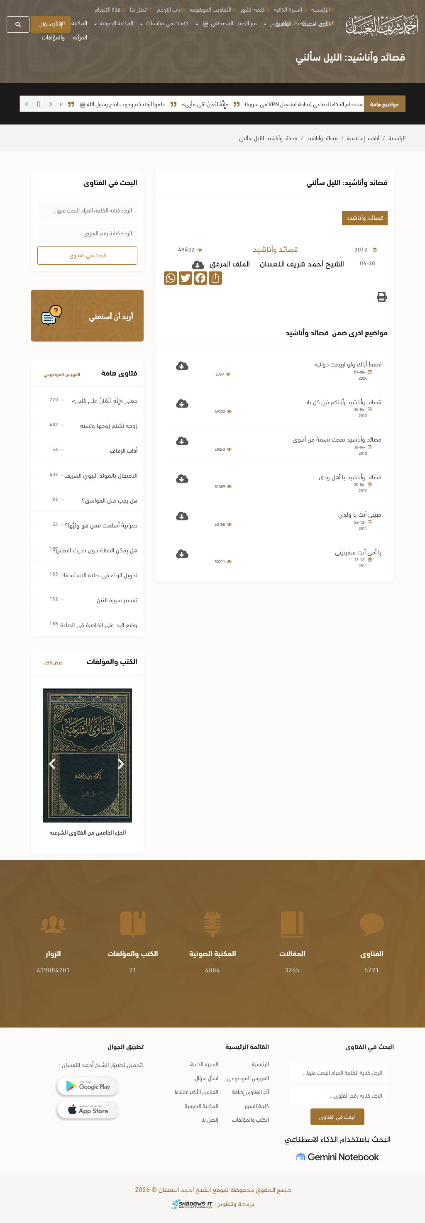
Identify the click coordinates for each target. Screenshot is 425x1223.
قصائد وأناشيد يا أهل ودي (350, 476)
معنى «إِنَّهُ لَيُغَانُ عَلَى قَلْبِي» (104, 400)
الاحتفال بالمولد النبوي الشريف (100, 474)
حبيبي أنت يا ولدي (359, 513)
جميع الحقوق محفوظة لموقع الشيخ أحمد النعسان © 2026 (212, 1190)
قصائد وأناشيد (322, 137)
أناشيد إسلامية (363, 137)
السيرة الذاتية (288, 9)
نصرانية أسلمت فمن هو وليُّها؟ (101, 524)
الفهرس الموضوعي (62, 373)
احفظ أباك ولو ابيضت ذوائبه (348, 363)
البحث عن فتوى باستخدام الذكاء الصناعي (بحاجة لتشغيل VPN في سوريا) (341, 103)
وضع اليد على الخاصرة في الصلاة (98, 624)
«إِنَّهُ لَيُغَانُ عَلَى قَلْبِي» (223, 103)
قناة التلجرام (108, 9)
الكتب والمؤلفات (53, 29)
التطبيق (282, 23)
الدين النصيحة (315, 23)
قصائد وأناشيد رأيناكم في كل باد (343, 401)
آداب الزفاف (123, 449)
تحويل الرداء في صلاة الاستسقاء (99, 574)
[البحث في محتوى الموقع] (18, 24)
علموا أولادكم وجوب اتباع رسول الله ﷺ (141, 103)
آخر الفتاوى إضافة (250, 1091)
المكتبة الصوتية (201, 1105)
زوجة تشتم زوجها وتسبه (108, 425)
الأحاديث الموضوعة (210, 9)
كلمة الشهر (252, 9)
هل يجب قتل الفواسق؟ (109, 499)
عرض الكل (53, 662)
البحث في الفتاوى (87, 255)
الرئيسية (396, 137)
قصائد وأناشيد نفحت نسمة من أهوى (337, 438)
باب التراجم (168, 9)
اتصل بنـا (139, 9)
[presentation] (53, 761)
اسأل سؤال (206, 1077)
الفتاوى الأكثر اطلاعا (196, 1091)
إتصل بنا (209, 1119)
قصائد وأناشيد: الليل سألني (268, 137)
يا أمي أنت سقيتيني (358, 551)
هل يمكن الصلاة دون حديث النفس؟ (95, 549)
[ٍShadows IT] (191, 1204)
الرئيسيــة (320, 9)
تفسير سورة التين (117, 599)
